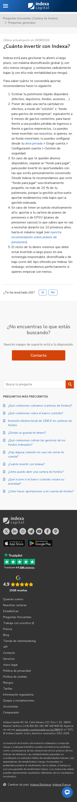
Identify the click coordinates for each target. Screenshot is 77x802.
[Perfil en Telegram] (31, 531)
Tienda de (19, 641)
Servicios (9, 659)
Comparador (11, 712)
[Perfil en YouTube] (39, 531)
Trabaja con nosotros (17, 623)
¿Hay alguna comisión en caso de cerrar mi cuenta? (36, 454)
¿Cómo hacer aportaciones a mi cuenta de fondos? (41, 491)
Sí (42, 292)
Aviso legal (10, 665)
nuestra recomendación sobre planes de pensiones (36, 237)
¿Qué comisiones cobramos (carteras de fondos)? (40, 406)
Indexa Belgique (40, 785)
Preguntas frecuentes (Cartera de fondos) (30, 18)
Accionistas (10, 706)
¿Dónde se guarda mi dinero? (27, 433)
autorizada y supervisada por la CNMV (38, 729)
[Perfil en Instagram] (23, 531)
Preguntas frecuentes (17, 617)
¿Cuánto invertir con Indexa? (26, 464)
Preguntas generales (22, 23)
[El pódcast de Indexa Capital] (55, 531)
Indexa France (62, 785)
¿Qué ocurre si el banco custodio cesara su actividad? (36, 481)
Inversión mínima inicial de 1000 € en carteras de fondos (40, 423)
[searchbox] (34, 384)
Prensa (7, 629)
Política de (15, 677)
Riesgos (8, 683)
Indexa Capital (38, 6)
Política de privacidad (17, 671)
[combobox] (34, 384)
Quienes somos (13, 599)
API (5, 647)
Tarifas (7, 689)
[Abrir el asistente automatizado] (67, 792)
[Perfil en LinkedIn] (14, 531)
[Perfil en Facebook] (47, 531)
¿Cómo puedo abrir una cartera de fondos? (35, 472)
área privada (34, 143)
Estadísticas (11, 611)
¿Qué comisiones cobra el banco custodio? (35, 413)
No (53, 292)
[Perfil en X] (6, 531)
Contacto (39, 355)
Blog (6, 635)
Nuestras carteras (15, 605)
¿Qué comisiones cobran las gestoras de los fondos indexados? (37, 442)
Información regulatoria (18, 695)
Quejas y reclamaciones (18, 701)
